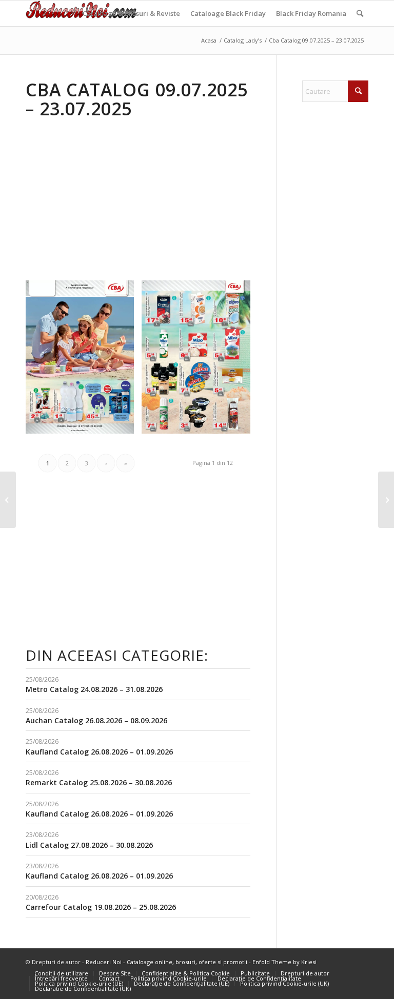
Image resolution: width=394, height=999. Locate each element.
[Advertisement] (112, 198)
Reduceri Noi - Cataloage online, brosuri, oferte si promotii (166, 962)
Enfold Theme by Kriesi (284, 962)
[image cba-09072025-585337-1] (200, 360)
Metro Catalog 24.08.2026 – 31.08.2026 (94, 689)
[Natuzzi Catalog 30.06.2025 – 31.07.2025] (386, 500)
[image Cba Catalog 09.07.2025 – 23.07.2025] (84, 360)
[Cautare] (359, 13)
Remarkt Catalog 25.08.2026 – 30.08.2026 (99, 782)
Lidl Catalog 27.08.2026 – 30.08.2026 (89, 845)
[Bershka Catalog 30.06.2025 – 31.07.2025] (8, 500)
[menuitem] (131, 13)
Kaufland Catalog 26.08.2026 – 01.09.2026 (99, 752)
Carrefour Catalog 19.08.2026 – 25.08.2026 (101, 907)
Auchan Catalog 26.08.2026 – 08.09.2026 (96, 720)
